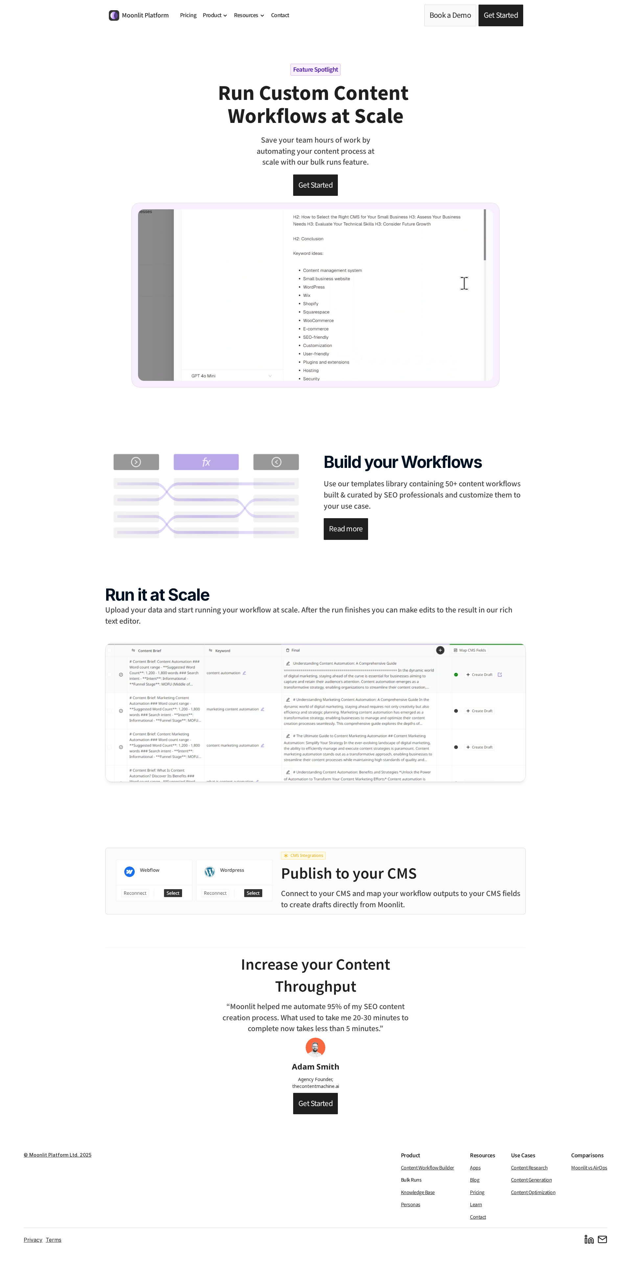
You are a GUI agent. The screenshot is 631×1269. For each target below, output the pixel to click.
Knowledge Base (418, 1192)
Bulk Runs (411, 1180)
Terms (53, 1239)
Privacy (33, 1239)
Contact (478, 1217)
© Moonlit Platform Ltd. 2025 (57, 1155)
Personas (410, 1204)
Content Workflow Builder (427, 1168)
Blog (474, 1180)
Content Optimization (533, 1192)
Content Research (529, 1168)
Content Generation (531, 1180)
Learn (476, 1204)
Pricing (477, 1192)
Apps (475, 1168)
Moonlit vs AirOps (589, 1168)
